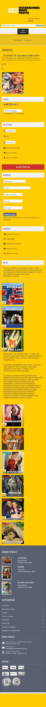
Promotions (5, 606)
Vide (7, 136)
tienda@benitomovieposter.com (16, 648)
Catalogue (17, 40)
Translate (20, 113)
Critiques (5, 613)
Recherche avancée (13, 148)
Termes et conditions (9, 627)
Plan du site (6, 623)
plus (30, 563)
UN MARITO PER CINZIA (26, 583)
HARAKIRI (21, 567)
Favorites (27, 40)
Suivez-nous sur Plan (13, 644)
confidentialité (10, 239)
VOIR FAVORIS (23, 167)
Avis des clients (11, 153)
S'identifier (5, 620)
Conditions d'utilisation (13, 244)
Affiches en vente (12, 253)
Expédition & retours (13, 234)
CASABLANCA (22, 558)
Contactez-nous (11, 248)
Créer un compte (11, 158)
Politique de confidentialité (11, 630)
